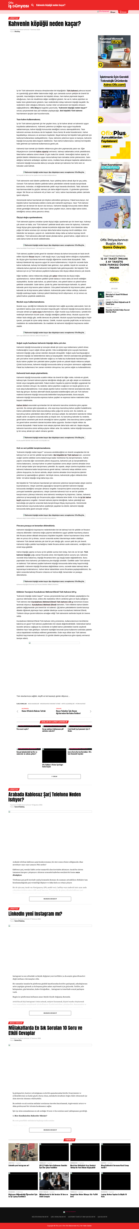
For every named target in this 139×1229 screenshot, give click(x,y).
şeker (55, 276)
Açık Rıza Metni (102, 1217)
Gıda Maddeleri (34, 703)
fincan (31, 257)
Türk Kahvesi (80, 703)
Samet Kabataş (19, 807)
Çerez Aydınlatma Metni (58, 1217)
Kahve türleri (22, 405)
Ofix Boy (17, 31)
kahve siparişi (42, 152)
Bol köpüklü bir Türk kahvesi (66, 455)
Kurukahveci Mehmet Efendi (44, 605)
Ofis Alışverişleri (68, 703)
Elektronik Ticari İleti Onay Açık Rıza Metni (81, 1217)
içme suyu (37, 312)
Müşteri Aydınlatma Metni (40, 1217)
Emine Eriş (17, 1040)
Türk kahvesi (72, 91)
